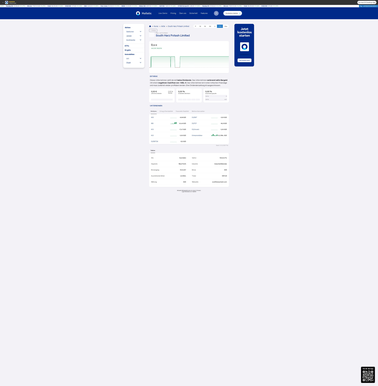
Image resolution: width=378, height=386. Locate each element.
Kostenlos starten (232, 13)
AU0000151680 (164, 33)
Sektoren (130, 32)
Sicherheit (193, 13)
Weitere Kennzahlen (198, 111)
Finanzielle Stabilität (182, 111)
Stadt (128, 63)
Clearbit (194, 191)
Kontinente (130, 40)
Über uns (182, 13)
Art (127, 58)
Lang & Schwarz (196, 190)
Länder (129, 36)
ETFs (127, 46)
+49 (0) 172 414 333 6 (369, 6)
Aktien (128, 27)
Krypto (128, 50)
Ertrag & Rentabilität (166, 111)
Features (204, 13)
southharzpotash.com (219, 182)
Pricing (173, 13)
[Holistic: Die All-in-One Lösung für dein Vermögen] (150, 26)
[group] (244, 45)
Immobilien (129, 54)
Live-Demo (162, 13)
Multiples (154, 111)
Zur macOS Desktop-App (367, 2)
